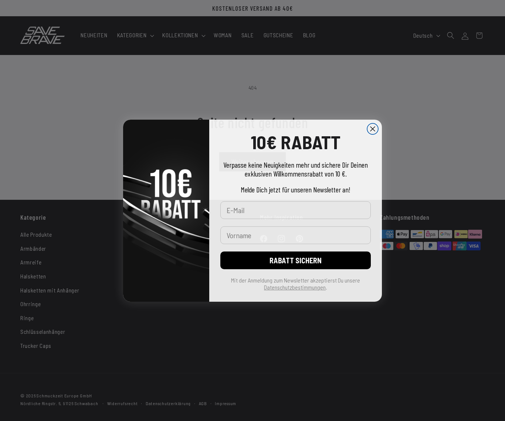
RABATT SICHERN (296, 260)
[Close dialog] (372, 128)
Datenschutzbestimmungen (295, 287)
